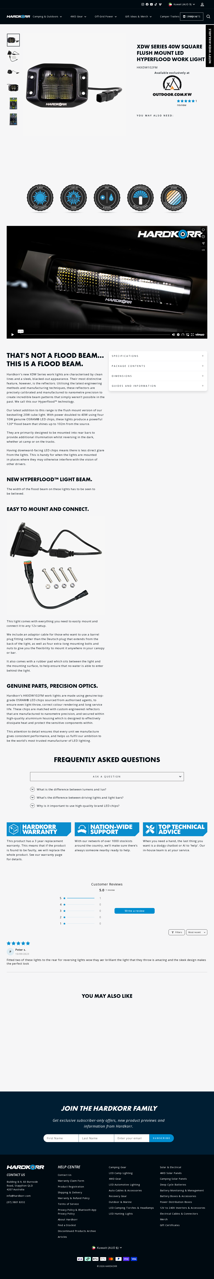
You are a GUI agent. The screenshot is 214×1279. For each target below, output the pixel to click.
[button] (186, 101)
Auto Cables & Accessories (125, 1190)
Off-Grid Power (104, 16)
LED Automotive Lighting (124, 1184)
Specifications (125, 355)
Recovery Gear (118, 1196)
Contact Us (65, 1174)
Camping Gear (117, 1167)
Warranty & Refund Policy (74, 1198)
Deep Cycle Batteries (173, 1184)
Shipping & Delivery (70, 1192)
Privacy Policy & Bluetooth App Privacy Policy (77, 1211)
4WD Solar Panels (171, 1173)
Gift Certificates (170, 1225)
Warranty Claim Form (71, 1180)
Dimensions (122, 375)
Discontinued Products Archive (77, 1231)
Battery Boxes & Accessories (178, 1196)
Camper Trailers (170, 16)
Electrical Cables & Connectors (179, 1213)
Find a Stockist (67, 1225)
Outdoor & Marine (120, 1202)
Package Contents (129, 365)
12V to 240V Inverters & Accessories (182, 1207)
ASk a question (107, 776)
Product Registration (71, 1186)
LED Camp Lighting (121, 1173)
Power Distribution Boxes (176, 1202)
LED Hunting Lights (121, 1213)
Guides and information (134, 385)
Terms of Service (68, 1204)
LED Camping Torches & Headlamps (131, 1207)
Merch (164, 1219)
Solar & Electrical (170, 1167)
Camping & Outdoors (46, 16)
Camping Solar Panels (173, 1178)
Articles (62, 1236)
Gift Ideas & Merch (137, 16)
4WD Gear (77, 16)
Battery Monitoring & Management (182, 1190)
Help (191, 16)
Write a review (134, 911)
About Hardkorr (68, 1219)
